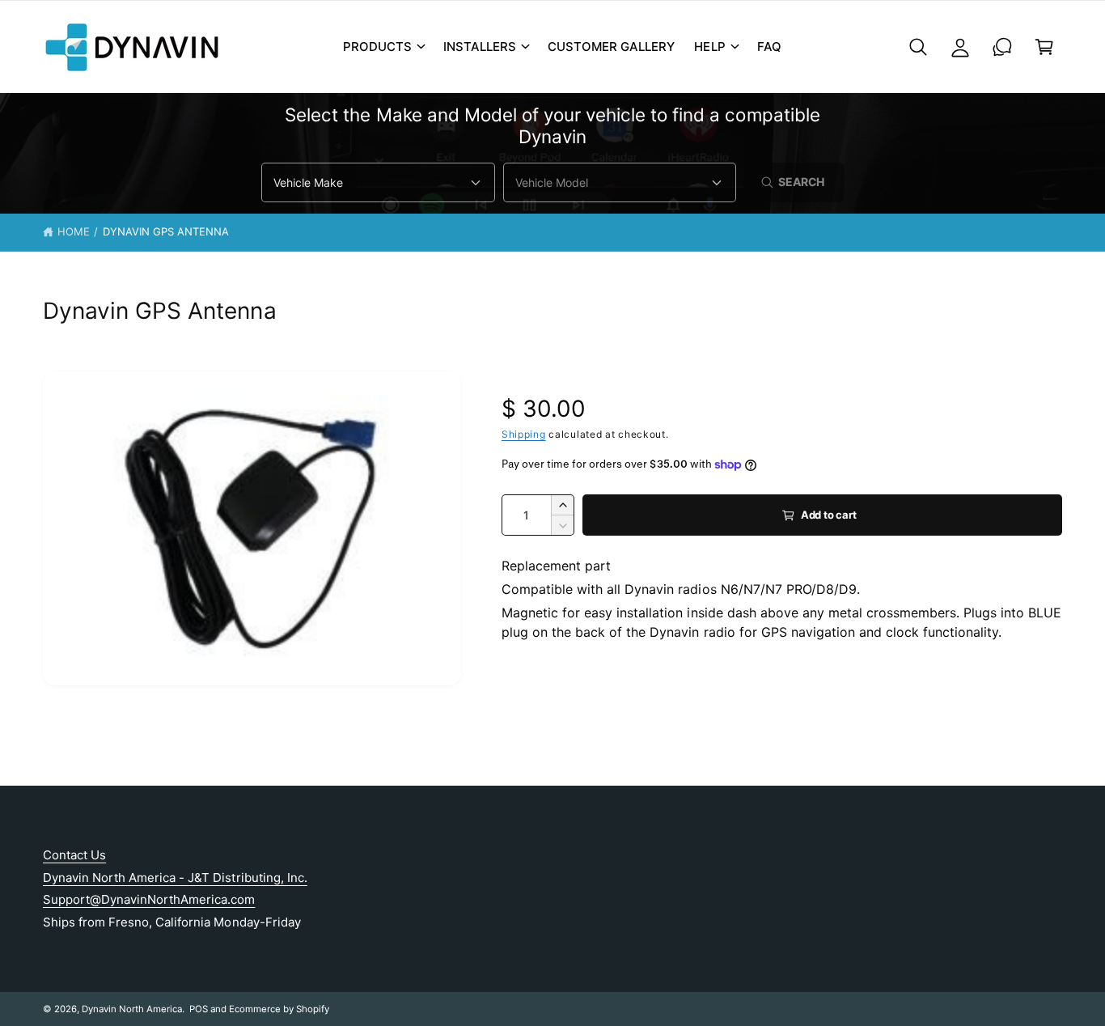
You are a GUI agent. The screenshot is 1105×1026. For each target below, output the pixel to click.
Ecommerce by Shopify (279, 1009)
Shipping (524, 434)
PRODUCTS (377, 46)
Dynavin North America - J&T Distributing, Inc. (175, 877)
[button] (383, 47)
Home (73, 231)
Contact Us (74, 855)
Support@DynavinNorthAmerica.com (149, 899)
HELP (709, 46)
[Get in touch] (1002, 47)
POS (198, 1009)
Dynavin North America (132, 1009)
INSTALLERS (479, 46)
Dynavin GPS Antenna (166, 231)
